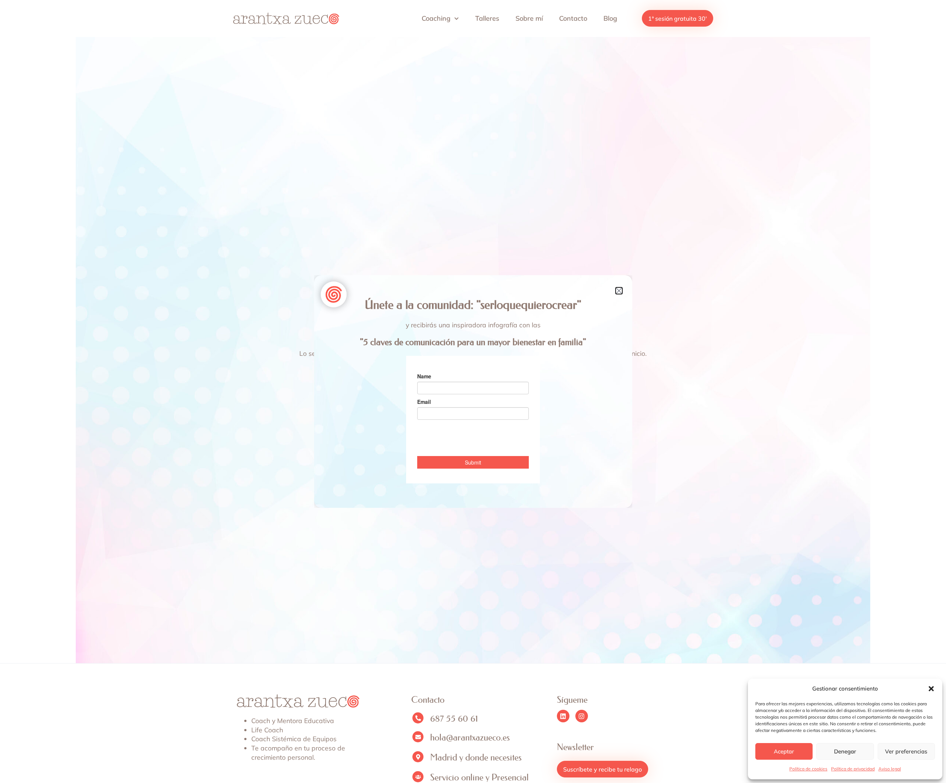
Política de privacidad (853, 769)
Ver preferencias (906, 751)
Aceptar (784, 751)
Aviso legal (889, 769)
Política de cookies (808, 769)
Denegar (845, 751)
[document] (473, 391)
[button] (931, 688)
